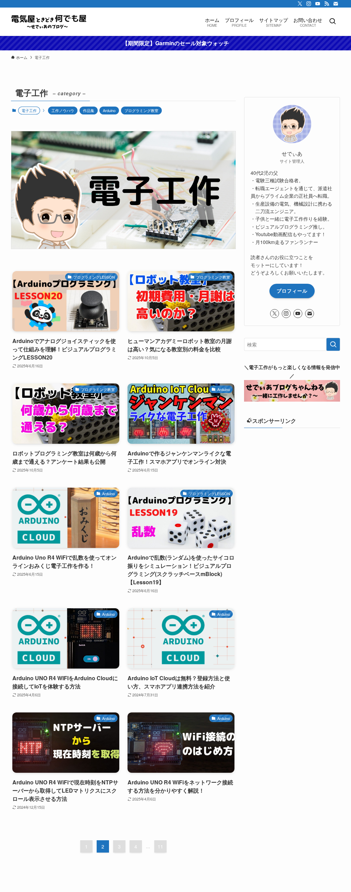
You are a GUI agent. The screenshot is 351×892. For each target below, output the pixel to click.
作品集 (88, 110)
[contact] (335, 4)
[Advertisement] (292, 483)
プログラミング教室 (141, 110)
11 (160, 846)
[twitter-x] (299, 4)
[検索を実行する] (333, 344)
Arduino (109, 110)
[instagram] (308, 4)
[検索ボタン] (332, 22)
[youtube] (317, 4)
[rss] (326, 4)
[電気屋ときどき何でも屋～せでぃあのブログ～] (49, 21)
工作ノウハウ (62, 110)
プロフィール (292, 290)
